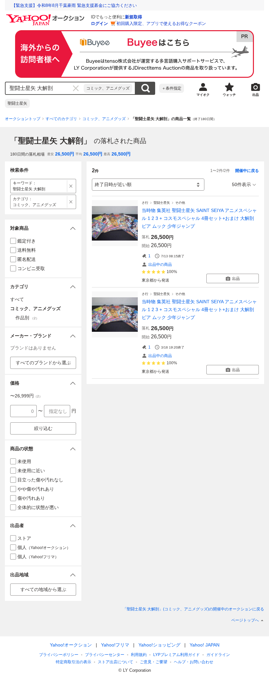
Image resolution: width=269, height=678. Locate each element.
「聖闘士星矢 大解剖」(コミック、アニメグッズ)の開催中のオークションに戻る (193, 609)
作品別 (27, 317)
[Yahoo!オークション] (46, 16)
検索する (145, 88)
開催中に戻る (247, 170)
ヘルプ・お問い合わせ (193, 662)
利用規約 (139, 654)
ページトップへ (245, 620)
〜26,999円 (26, 395)
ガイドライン (218, 654)
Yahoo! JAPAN (204, 644)
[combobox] (45, 88)
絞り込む (43, 428)
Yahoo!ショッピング (159, 644)
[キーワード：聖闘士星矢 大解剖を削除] (71, 186)
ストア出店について (115, 662)
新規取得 (133, 16)
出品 (236, 278)
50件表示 (241, 184)
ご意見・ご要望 (153, 662)
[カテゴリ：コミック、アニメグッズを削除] (71, 202)
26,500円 (64, 154)
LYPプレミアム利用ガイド (176, 654)
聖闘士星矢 (17, 103)
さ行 (145, 202)
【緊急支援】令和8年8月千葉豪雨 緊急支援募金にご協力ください (74, 5)
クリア (76, 88)
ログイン (99, 23)
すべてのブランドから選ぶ (43, 362)
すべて (17, 299)
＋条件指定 (171, 88)
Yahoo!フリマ (115, 644)
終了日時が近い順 (113, 184)
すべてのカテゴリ (61, 119)
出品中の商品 (160, 264)
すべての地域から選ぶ (43, 589)
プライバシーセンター (104, 654)
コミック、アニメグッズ (108, 88)
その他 (180, 202)
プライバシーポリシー (58, 654)
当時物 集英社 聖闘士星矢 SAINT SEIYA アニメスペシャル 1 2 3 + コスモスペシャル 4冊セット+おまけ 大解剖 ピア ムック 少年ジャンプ (199, 218)
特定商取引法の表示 (73, 662)
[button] (43, 228)
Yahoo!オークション (71, 644)
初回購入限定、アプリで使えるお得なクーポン (161, 23)
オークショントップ (22, 119)
